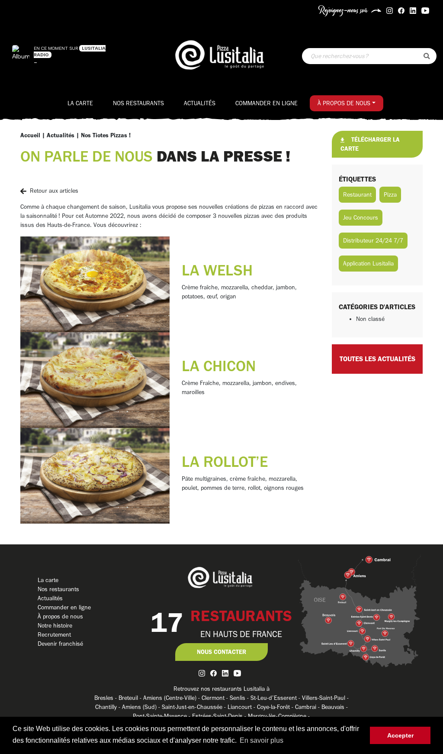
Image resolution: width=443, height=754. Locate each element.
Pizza (390, 194)
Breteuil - (131, 698)
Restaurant (357, 194)
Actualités (199, 103)
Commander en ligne (266, 103)
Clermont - (216, 698)
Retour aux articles (54, 190)
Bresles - (106, 698)
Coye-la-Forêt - (276, 707)
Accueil (30, 135)
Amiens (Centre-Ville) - (172, 698)
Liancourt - (242, 707)
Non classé (370, 319)
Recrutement (54, 634)
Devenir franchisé (60, 643)
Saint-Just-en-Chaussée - (195, 707)
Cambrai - (308, 707)
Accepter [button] (400, 735)
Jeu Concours (360, 217)
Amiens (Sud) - (142, 707)
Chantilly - (108, 707)
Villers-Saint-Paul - (325, 698)
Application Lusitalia (368, 263)
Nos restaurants (138, 103)
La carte (80, 103)
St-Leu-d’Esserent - (276, 698)
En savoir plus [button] (261, 740)
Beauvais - (334, 707)
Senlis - (240, 698)
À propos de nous (344, 103)
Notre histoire (55, 625)
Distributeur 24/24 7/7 (373, 240)
